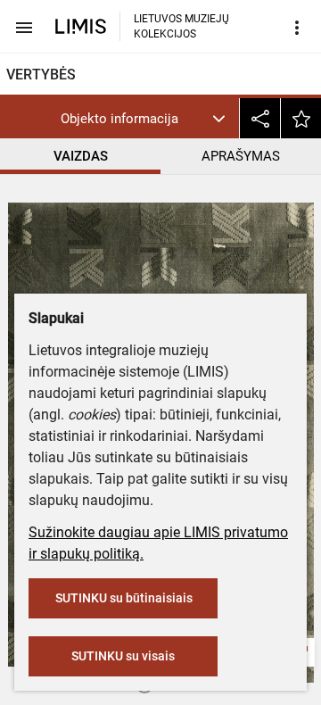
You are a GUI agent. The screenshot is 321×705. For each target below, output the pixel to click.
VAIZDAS (81, 156)
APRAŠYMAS (241, 156)
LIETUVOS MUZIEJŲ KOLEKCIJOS (181, 26)
